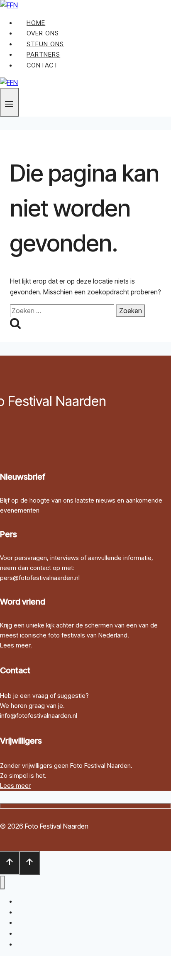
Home (36, 23)
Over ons (43, 33)
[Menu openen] (9, 102)
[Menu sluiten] (2, 882)
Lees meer (15, 785)
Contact (42, 65)
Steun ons (45, 44)
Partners (43, 54)
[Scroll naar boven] (9, 862)
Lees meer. (16, 645)
